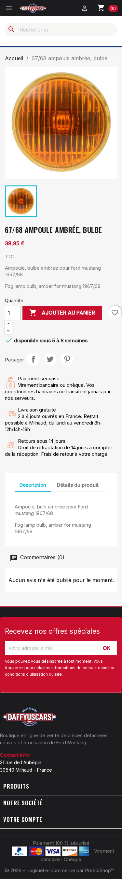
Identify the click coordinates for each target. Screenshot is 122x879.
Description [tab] (33, 485)
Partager (33, 359)
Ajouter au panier (62, 313)
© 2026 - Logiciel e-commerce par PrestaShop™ (59, 870)
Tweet (50, 359)
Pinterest (67, 359)
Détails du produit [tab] (78, 485)
